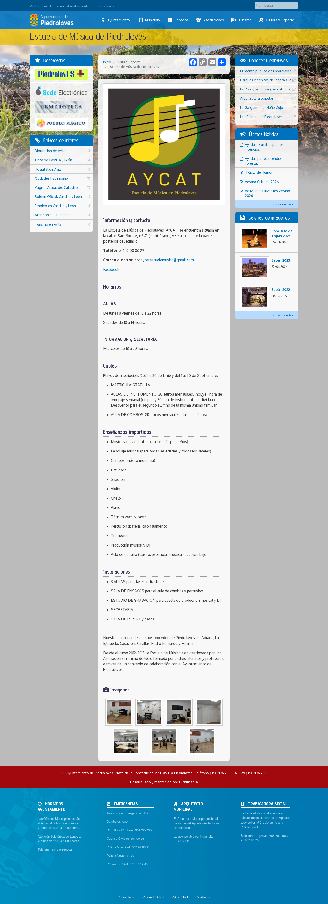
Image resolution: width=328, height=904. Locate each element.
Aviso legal (126, 896)
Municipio (152, 20)
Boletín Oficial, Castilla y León (58, 196)
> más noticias (283, 204)
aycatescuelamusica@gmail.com (167, 259)
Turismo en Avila (48, 224)
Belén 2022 (280, 289)
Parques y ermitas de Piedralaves (266, 80)
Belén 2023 (280, 260)
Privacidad (179, 896)
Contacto (203, 896)
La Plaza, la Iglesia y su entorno (265, 89)
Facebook (111, 269)
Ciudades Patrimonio (51, 178)
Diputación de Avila (50, 151)
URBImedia (188, 782)
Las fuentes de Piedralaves (261, 116)
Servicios (181, 20)
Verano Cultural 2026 (262, 181)
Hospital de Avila (48, 169)
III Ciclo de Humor (259, 172)
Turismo (245, 20)
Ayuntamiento (119, 20)
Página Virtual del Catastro (56, 187)
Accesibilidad (153, 896)
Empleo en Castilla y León (55, 205)
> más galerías (282, 315)
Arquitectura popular (256, 98)
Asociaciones (213, 20)
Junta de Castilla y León (53, 160)
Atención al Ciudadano (53, 215)
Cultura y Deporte (280, 20)
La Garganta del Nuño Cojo (261, 107)
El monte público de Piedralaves (266, 71)
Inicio (107, 62)
